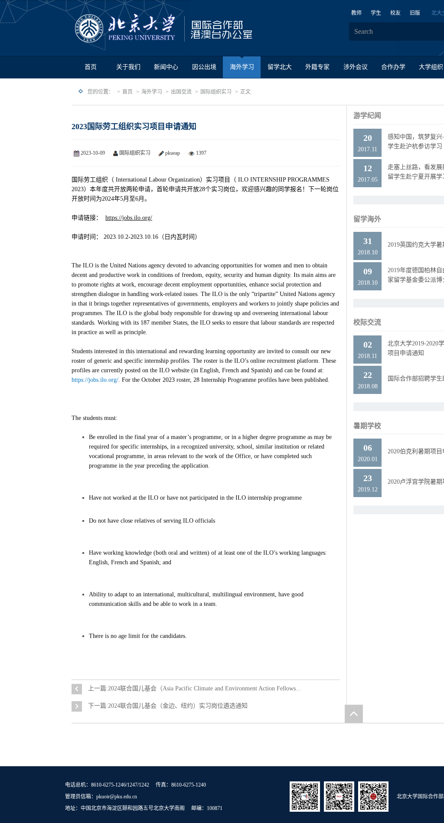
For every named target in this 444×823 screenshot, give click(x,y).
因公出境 (204, 67)
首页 (91, 67)
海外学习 (242, 67)
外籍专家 (317, 67)
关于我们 (128, 67)
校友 (395, 13)
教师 (356, 13)
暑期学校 (367, 425)
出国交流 (181, 92)
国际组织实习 (216, 92)
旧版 (415, 13)
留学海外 (367, 219)
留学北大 (280, 67)
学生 (376, 13)
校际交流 (367, 322)
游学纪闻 (367, 115)
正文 (245, 92)
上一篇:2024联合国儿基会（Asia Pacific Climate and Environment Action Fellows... (194, 688)
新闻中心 (166, 67)
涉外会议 (355, 67)
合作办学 (393, 67)
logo (191, 28)
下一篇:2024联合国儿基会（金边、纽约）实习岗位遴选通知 (168, 706)
